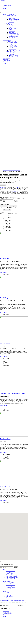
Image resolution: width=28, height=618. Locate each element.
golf (18, 187)
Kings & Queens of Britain (15, 50)
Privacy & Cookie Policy (15, 600)
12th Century (7, 219)
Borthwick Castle (5, 487)
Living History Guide (11, 51)
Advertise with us (7, 5)
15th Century (7, 223)
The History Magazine (11, 41)
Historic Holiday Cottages (14, 20)
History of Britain (13, 46)
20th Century (7, 230)
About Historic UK (7, 60)
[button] (19, 527)
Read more (3, 184)
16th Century (7, 224)
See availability (3, 272)
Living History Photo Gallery (15, 56)
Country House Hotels (14, 19)
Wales (10, 27)
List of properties (12, 206)
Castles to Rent (12, 32)
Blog (4, 7)
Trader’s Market (12, 53)
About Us (8, 592)
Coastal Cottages (6, 612)
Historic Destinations (10, 585)
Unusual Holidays (10, 29)
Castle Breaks (12, 31)
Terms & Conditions (4, 600)
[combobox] (17, 198)
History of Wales (12, 45)
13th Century (7, 220)
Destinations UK (12, 49)
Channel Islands (12, 28)
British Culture (9, 583)
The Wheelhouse (5, 343)
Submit (15, 567)
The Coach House (5, 439)
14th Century (7, 222)
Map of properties (4, 206)
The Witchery (4, 298)
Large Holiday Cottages (11, 576)
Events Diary (12, 54)
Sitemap (7, 597)
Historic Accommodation (8, 14)
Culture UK (11, 47)
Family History (6, 58)
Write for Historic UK (11, 596)
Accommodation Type (11, 15)
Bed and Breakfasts (13, 17)
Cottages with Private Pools (12, 577)
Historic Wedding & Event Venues (13, 578)
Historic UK (3, 0)
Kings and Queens (10, 582)
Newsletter (5, 59)
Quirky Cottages (12, 38)
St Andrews (2, 187)
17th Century (7, 226)
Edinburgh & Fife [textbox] (13, 213)
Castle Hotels (12, 18)
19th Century (7, 229)
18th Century (7, 227)
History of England (13, 42)
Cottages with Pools (13, 36)
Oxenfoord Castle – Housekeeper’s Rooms (12, 393)
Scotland (11, 26)
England (10, 24)
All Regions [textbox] (17, 198)
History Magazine (7, 40)
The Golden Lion (5, 259)
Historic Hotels (9, 573)
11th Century (7, 217)
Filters (2, 204)
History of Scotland (13, 44)
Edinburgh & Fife (6, 209)
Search (4, 63)
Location (8, 23)
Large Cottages (12, 37)
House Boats (11, 22)
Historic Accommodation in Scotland (11, 170)
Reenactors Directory (13, 55)
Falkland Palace (15, 191)
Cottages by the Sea (13, 33)
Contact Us (5, 8)
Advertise (8, 593)
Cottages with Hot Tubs (14, 35)
